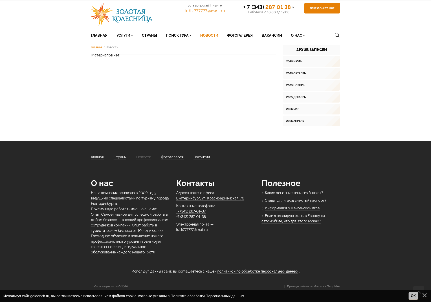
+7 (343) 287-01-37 (191, 211)
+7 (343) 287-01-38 (191, 217)
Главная (96, 47)
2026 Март (293, 109)
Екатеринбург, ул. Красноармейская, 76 (210, 198)
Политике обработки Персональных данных (207, 296)
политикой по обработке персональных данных (257, 271)
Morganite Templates (327, 286)
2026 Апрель (295, 121)
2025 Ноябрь (295, 85)
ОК (413, 296)
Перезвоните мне (322, 8)
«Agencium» (110, 286)
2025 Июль (293, 61)
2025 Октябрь (296, 73)
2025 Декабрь (296, 97)
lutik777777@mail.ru (205, 11)
